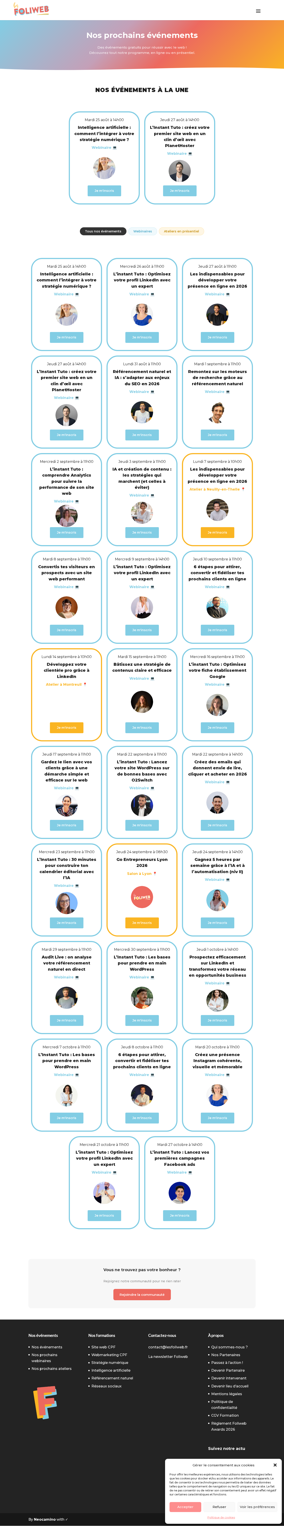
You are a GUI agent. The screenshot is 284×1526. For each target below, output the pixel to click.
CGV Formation (225, 1415)
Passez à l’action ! (227, 1363)
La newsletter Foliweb (168, 1357)
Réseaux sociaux (106, 1386)
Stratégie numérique (109, 1363)
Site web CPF (103, 1347)
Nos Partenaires (225, 1355)
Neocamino (45, 1519)
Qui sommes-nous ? (229, 1347)
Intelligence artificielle (110, 1370)
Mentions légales (226, 1394)
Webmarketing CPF (109, 1355)
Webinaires (142, 231)
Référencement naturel (112, 1378)
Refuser (219, 1507)
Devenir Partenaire (228, 1370)
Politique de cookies (221, 1517)
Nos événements (47, 1347)
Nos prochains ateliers (52, 1369)
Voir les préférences (257, 1507)
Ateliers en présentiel (181, 231)
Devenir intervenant (229, 1378)
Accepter (185, 1507)
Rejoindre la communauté (142, 1294)
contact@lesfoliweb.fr (168, 1347)
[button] (275, 1465)
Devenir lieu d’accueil (229, 1386)
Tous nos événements (103, 231)
